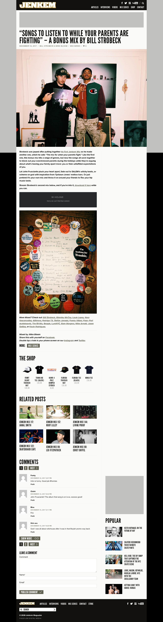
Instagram (69, 340)
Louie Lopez (78, 317)
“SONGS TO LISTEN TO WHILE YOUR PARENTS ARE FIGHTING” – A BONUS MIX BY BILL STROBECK (74, 36)
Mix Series (33, 346)
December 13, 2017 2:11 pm (41, 510)
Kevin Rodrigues (37, 326)
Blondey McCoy (63, 317)
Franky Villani (75, 320)
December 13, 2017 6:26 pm (41, 526)
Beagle (47, 323)
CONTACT (140, 7)
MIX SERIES (124, 7)
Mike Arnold (81, 323)
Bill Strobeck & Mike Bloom (53, 46)
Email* (22, 582)
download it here (83, 185)
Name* (22, 575)
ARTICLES (95, 7)
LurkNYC (55, 323)
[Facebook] (122, 3)
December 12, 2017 (28, 46)
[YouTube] (135, 3)
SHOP (133, 7)
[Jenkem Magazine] (37, 5)
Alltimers (37, 320)
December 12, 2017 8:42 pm (41, 494)
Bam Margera (67, 323)
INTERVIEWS (105, 7)
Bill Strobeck (49, 317)
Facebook (50, 337)
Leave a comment (28, 553)
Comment (23, 557)
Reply (33, 484)
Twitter (82, 340)
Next (32, 468)
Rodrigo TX (47, 320)
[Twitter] (126, 3)
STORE (91, 603)
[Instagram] (130, 3)
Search (21, 609)
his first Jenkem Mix (70, 151)
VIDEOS (115, 7)
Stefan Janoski (61, 320)
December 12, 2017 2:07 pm (41, 478)
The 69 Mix (37, 323)
